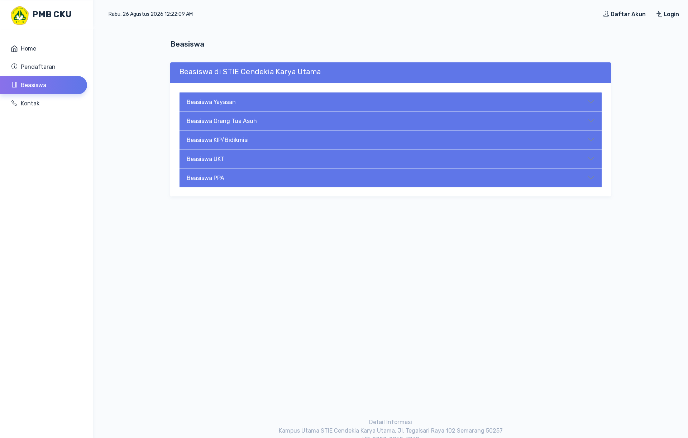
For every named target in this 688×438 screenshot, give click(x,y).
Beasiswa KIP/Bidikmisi (218, 140)
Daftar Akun (627, 14)
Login (670, 14)
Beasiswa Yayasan (211, 102)
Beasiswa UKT (205, 159)
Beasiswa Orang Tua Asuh (222, 121)
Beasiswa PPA (205, 178)
